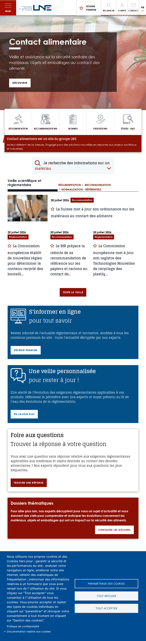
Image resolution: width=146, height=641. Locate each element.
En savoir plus (24, 414)
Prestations (100, 128)
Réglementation (69, 184)
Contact (133, 10)
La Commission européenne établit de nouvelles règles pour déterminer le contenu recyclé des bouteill (25, 260)
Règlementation (18, 128)
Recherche (109, 10)
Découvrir (19, 82)
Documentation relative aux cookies (29, 631)
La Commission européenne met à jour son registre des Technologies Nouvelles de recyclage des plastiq (114, 260)
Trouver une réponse (29, 482)
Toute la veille (73, 292)
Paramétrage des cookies (106, 583)
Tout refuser (106, 596)
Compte (122, 10)
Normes (73, 128)
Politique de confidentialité (23, 626)
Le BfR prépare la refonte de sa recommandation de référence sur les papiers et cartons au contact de (68, 260)
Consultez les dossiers (114, 529)
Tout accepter (106, 608)
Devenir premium (91, 8)
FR (142, 7)
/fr (35, 8)
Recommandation (98, 184)
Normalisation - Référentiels (81, 189)
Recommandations (45, 128)
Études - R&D (128, 128)
